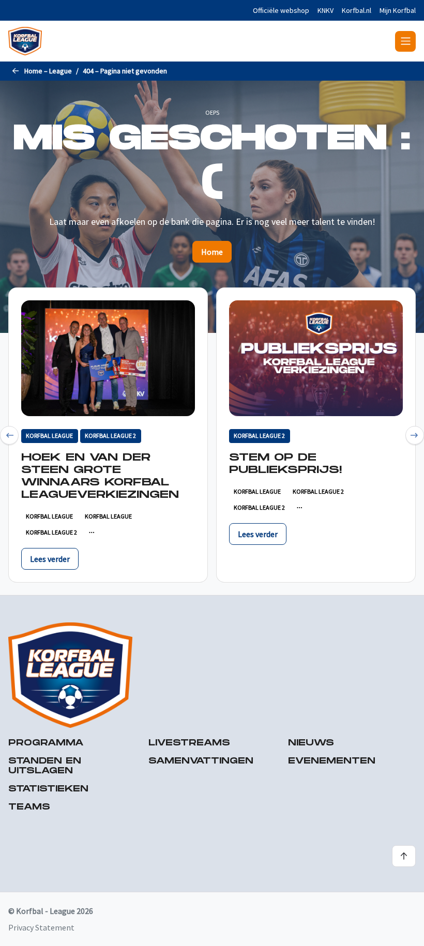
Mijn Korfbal (398, 10)
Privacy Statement (41, 927)
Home (212, 252)
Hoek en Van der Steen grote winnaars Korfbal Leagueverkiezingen (100, 476)
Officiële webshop (281, 10)
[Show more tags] (91, 532)
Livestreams (189, 743)
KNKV (325, 10)
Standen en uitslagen (44, 766)
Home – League (48, 70)
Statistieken (48, 789)
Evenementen (331, 761)
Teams (29, 807)
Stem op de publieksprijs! (285, 463)
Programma (46, 743)
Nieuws (311, 743)
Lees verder (50, 559)
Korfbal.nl (356, 10)
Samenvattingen (200, 761)
